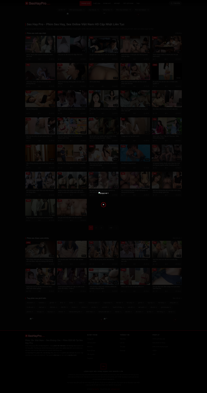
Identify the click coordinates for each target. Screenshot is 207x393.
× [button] (103, 204)
